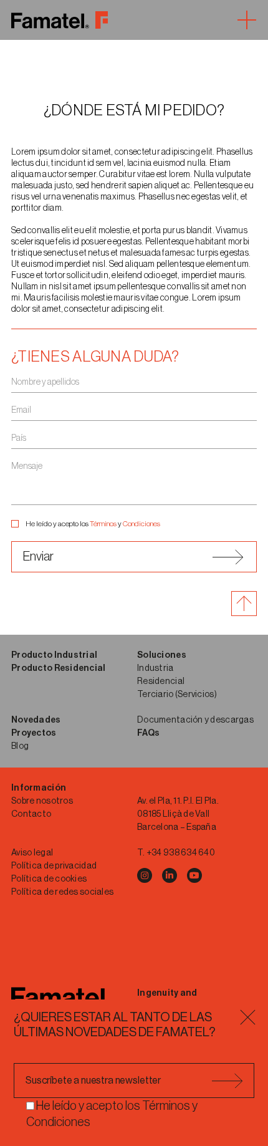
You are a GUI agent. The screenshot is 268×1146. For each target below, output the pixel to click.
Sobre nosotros (42, 801)
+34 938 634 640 (180, 853)
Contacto (31, 814)
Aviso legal (32, 853)
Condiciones (141, 523)
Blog (20, 746)
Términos (103, 523)
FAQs (148, 733)
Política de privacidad (54, 866)
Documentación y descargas (195, 720)
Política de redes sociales (62, 892)
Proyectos (34, 733)
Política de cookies (49, 879)
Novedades (36, 720)
